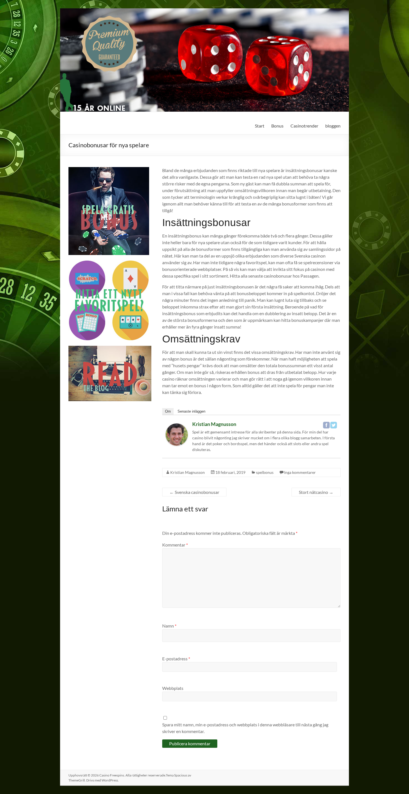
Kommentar (175, 544)
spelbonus (265, 472)
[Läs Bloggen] (109, 348)
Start (259, 125)
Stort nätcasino (316, 492)
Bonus (277, 125)
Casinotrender (304, 125)
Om (168, 411)
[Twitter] (333, 425)
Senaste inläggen (191, 411)
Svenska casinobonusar (194, 492)
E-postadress (176, 658)
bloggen (333, 125)
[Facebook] (326, 425)
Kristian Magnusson (214, 424)
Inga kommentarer (300, 472)
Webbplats (172, 688)
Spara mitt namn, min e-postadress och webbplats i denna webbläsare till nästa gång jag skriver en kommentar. (245, 728)
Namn (169, 625)
